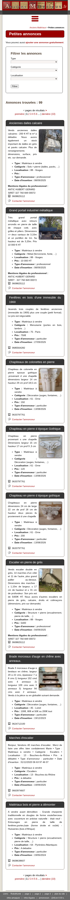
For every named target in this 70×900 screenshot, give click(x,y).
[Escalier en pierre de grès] (50, 580)
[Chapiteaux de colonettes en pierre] (50, 379)
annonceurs (44, 898)
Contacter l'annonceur (23, 201)
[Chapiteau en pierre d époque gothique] (50, 513)
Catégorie (16, 67)
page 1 (28, 894)
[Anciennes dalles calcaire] (50, 140)
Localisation (17, 75)
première (19, 114)
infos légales (29, 898)
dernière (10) (48, 114)
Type (13, 58)
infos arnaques (13, 898)
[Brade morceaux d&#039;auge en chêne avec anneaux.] (50, 678)
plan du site (60, 894)
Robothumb (16, 894)
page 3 (48, 894)
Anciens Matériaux (38, 27)
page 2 (38, 894)
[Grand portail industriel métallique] (50, 228)
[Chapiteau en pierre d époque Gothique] (50, 446)
